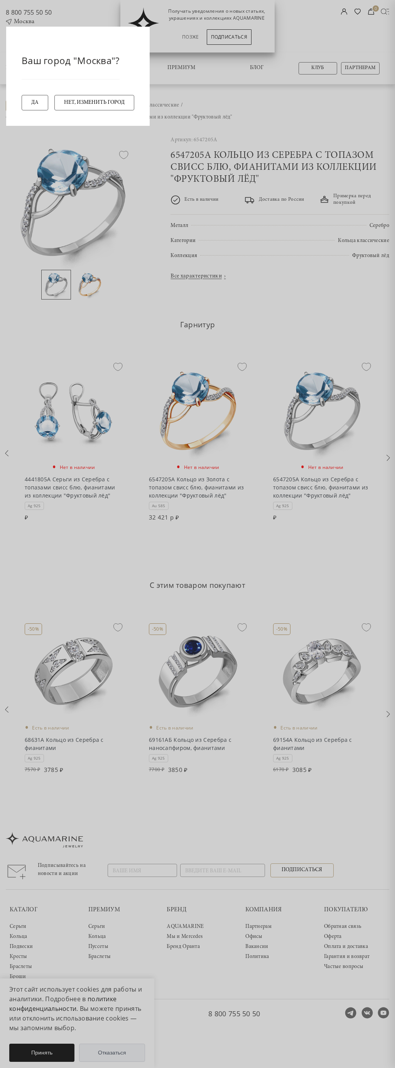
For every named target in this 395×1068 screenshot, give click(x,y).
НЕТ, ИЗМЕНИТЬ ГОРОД (94, 102)
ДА (35, 102)
